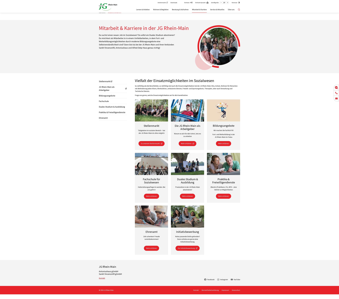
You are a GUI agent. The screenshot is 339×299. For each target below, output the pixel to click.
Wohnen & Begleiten (160, 9)
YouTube (237, 279)
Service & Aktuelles (217, 9)
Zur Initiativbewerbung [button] (186, 248)
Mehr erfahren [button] (186, 143)
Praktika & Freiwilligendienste (112, 112)
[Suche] (239, 9)
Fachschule (104, 101)
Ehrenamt (103, 118)
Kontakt (102, 278)
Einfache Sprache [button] (200, 2)
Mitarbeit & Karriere (199, 9)
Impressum (225, 290)
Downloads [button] (173, 2)
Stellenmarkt (104, 81)
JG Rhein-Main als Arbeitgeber (107, 88)
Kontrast (234, 2)
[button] (221, 2)
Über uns (231, 9)
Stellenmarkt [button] (162, 2)
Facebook (210, 279)
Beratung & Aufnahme (180, 9)
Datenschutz (236, 290)
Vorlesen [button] (187, 2)
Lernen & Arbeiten (143, 9)
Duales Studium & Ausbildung (112, 106)
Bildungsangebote (107, 95)
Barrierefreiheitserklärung (210, 290)
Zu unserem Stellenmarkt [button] (150, 143)
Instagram (224, 279)
